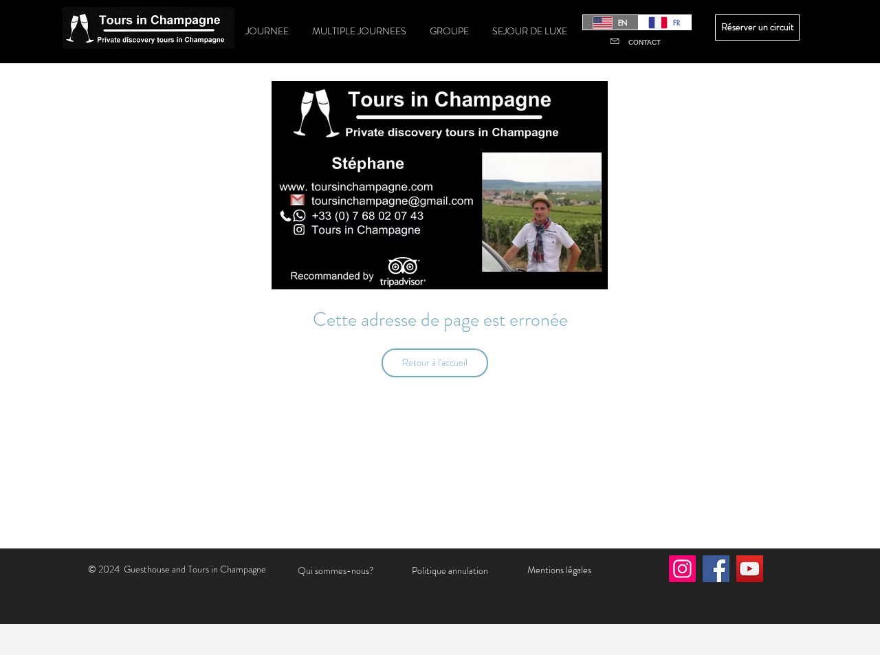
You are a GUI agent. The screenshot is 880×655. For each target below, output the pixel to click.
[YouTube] (749, 568)
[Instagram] (682, 568)
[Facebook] (716, 568)
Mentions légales (559, 570)
